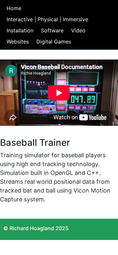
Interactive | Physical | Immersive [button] (47, 19)
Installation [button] (20, 30)
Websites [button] (18, 41)
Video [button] (78, 30)
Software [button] (52, 30)
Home (14, 8)
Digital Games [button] (53, 41)
